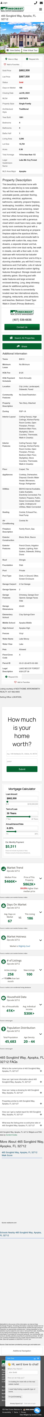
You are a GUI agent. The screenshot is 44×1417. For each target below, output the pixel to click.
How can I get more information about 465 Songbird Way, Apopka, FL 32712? (19, 1080)
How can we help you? (16, 1378)
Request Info (34, 59)
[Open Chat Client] (37, 1410)
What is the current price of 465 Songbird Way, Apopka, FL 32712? (21, 1069)
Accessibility (6, 1412)
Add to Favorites (13, 64)
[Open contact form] (41, 2)
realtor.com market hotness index (16, 897)
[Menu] (40, 9)
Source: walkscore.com (9, 1223)
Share (24, 346)
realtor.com (36, 1344)
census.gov (9, 1021)
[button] (2, 38)
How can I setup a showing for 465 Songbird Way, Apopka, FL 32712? (20, 1091)
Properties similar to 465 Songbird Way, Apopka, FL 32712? (18, 1102)
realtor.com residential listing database (18, 987)
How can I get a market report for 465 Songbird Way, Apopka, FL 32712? (21, 1113)
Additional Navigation (22, 1350)
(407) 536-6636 (22, 320)
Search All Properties (24, 337)
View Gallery (15, 50)
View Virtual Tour (30, 50)
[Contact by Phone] (35, 2)
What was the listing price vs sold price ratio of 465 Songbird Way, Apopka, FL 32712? (21, 1124)
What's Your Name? (15, 1369)
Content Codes (11, 1135)
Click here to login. (30, 1403)
